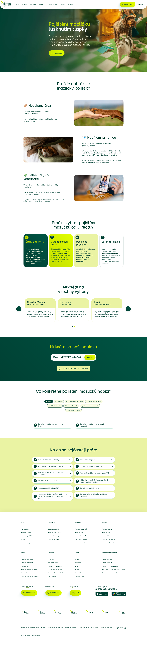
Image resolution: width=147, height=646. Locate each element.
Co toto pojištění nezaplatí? (91, 466)
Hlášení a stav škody (55, 566)
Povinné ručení (26, 532)
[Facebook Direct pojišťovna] (125, 628)
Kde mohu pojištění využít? (48, 488)
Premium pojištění (81, 539)
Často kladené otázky (55, 569)
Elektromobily (25, 543)
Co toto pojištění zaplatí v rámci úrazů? (50, 425)
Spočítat (90, 357)
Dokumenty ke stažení (55, 573)
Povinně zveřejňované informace (52, 627)
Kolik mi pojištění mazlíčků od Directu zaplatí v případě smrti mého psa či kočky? (52, 496)
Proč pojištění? (56, 53)
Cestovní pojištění (54, 529)
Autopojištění (25, 529)
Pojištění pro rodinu (54, 532)
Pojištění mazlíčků (81, 529)
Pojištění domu (107, 536)
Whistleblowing (84, 627)
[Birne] (90, 612)
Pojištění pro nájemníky (109, 539)
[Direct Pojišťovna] (41, 612)
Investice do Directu (107, 627)
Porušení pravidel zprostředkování (113, 569)
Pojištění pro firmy (27, 559)
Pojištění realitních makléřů (30, 576)
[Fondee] (122, 612)
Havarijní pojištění (27, 536)
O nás (77, 559)
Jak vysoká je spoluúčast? (48, 480)
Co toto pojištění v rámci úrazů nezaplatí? (92, 425)
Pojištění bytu (106, 532)
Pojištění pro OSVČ (27, 566)
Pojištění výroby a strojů (29, 569)
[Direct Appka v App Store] (103, 594)
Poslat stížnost (107, 559)
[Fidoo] (106, 612)
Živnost (62, 4)
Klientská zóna (127, 4)
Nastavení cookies (71, 627)
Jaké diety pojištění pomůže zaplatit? (94, 473)
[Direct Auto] (57, 612)
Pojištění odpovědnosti (109, 543)
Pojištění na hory (53, 536)
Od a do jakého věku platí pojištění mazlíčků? (93, 495)
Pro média (78, 573)
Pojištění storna (53, 543)
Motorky (23, 539)
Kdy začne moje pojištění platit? (50, 466)
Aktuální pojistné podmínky (48, 460)
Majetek (24, 4)
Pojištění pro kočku (81, 536)
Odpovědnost (53, 4)
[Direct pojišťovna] (6, 3)
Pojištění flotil (25, 573)
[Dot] (72, 326)
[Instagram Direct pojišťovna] (118, 628)
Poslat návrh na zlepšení (110, 566)
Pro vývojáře (52, 576)
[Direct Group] (25, 612)
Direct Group (79, 576)
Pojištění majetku (107, 529)
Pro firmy (71, 4)
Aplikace (51, 559)
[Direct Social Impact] (74, 612)
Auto (17, 4)
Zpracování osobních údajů (30, 627)
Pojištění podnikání (27, 563)
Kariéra (77, 569)
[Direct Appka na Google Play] (119, 594)
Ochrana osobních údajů (110, 573)
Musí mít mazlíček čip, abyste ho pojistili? (50, 473)
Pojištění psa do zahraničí (83, 543)
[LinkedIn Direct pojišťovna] (121, 628)
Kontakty (141, 4)
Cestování (41, 4)
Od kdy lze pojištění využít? (90, 488)
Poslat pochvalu (107, 563)
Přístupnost (95, 627)
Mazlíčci (33, 4)
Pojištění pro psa (80, 532)
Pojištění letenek (53, 539)
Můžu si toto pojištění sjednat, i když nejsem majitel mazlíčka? (94, 481)
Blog (76, 566)
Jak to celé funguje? (87, 460)
